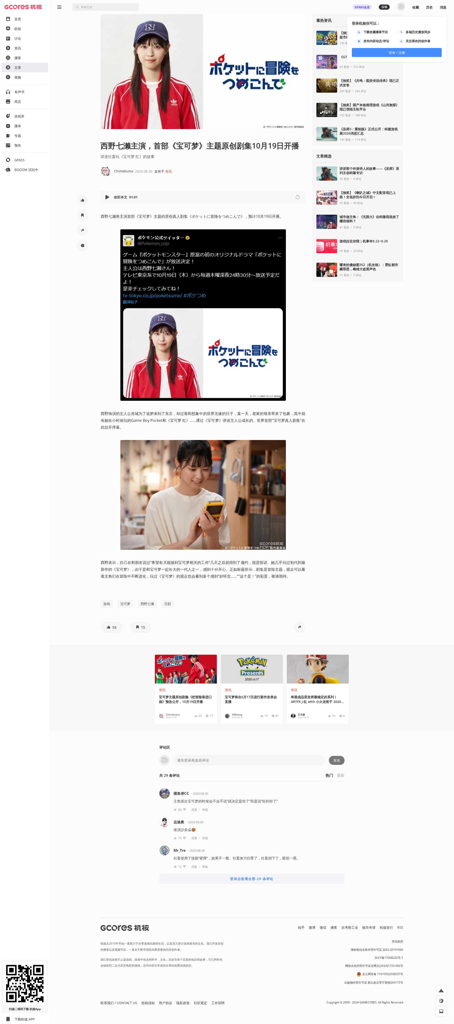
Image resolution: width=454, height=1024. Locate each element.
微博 (312, 927)
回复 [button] (194, 810)
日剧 (167, 603)
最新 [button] (341, 775)
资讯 (168, 171)
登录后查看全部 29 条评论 (252, 878)
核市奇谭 (368, 927)
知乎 (301, 927)
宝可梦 (125, 603)
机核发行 (386, 927)
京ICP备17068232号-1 (389, 958)
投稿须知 (148, 1003)
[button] (82, 200)
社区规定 (200, 1003)
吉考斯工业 (349, 927)
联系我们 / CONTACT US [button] (118, 1003)
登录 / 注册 (397, 52)
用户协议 (165, 1003)
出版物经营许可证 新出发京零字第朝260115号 (373, 982)
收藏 (415, 7)
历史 (429, 7)
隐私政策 (183, 1003)
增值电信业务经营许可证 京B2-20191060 (377, 950)
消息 (443, 7)
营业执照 (397, 941)
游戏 (106, 603)
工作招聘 (218, 1003)
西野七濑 (147, 603)
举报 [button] (205, 810)
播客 (334, 927)
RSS (400, 927)
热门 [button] (329, 775)
